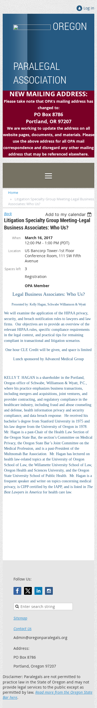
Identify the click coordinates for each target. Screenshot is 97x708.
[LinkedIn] (38, 591)
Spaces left (13, 269)
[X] (28, 591)
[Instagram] (49, 591)
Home (13, 192)
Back (8, 213)
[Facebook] (17, 591)
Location (14, 251)
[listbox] (69, 214)
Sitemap (20, 618)
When (16, 238)
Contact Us (22, 628)
